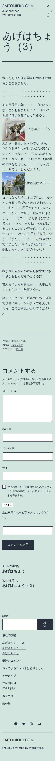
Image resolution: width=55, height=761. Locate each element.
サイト (6, 467)
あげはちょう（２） (14, 642)
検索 (5, 616)
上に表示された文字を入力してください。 (25, 515)
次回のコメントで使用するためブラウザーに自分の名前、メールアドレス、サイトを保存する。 (29, 491)
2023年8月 (9, 683)
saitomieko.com (18, 6)
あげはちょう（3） (14, 647)
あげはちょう (10, 653)
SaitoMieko (17, 345)
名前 (6, 429)
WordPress (36, 747)
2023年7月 (9, 688)
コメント (9, 390)
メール (8, 448)
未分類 (19, 349)
